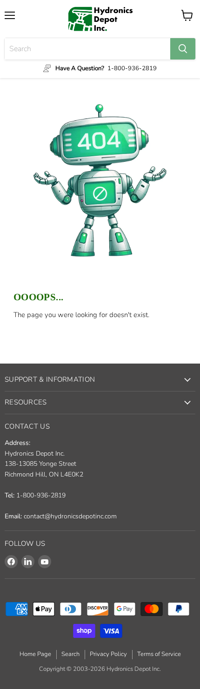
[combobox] (87, 49)
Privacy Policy (108, 654)
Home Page (35, 654)
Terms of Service (159, 654)
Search (70, 654)
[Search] (182, 49)
